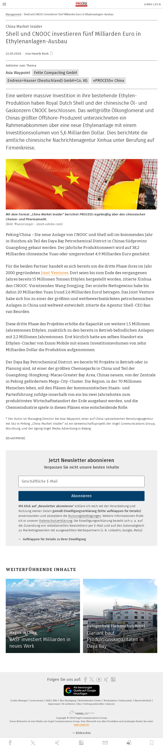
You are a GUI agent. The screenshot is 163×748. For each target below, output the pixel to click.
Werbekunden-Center (90, 700)
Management (13, 14)
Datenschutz (126, 700)
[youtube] (97, 679)
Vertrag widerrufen (94, 704)
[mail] (106, 743)
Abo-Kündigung (68, 700)
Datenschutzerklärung (55, 521)
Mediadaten (111, 700)
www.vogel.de (81, 724)
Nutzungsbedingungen (84, 516)
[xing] (58, 742)
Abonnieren (81, 496)
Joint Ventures (54, 273)
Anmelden (152, 4)
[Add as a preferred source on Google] (82, 690)
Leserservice (37, 700)
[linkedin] (82, 743)
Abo (79, 704)
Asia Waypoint (18, 72)
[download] (128, 742)
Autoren (110, 704)
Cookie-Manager (19, 700)
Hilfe (55, 700)
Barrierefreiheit (143, 700)
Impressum (54, 704)
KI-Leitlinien (69, 704)
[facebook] (10, 743)
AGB (48, 700)
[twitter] (33, 743)
